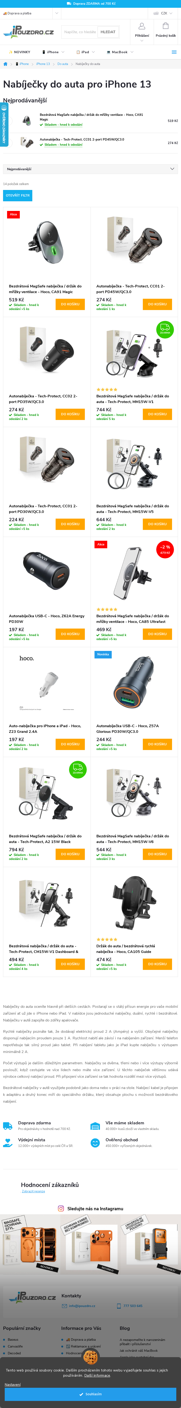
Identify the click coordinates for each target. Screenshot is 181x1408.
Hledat (108, 32)
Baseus (13, 1340)
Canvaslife (15, 1346)
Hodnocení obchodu (81, 1353)
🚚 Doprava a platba (17, 13)
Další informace (97, 1375)
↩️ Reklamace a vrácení (83, 1346)
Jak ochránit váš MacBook (139, 1350)
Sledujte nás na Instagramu (95, 1209)
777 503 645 (132, 1306)
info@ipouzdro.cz (82, 1306)
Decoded (14, 1353)
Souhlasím (94, 1394)
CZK (164, 13)
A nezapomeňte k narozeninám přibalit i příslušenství (142, 1342)
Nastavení (13, 1385)
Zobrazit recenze (33, 1191)
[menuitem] (19, 52)
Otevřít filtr (18, 195)
